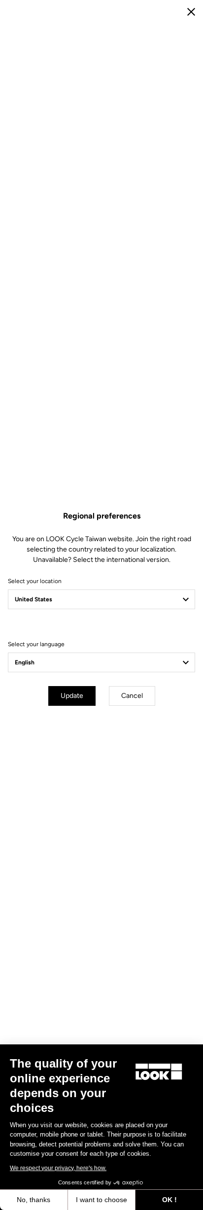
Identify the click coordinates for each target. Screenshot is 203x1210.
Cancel (132, 695)
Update (72, 695)
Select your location (35, 581)
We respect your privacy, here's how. (58, 1168)
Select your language (36, 644)
